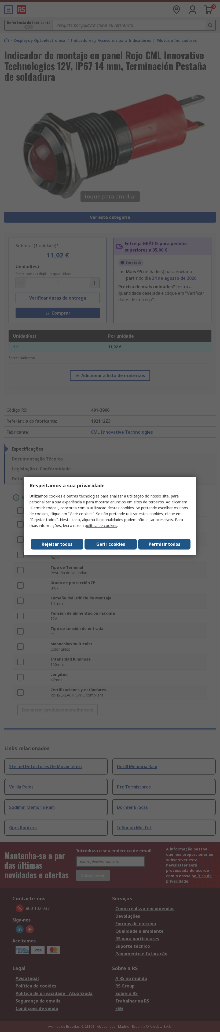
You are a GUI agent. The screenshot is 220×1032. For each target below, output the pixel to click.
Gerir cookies (110, 544)
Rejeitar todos (57, 544)
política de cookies (101, 525)
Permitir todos (164, 544)
